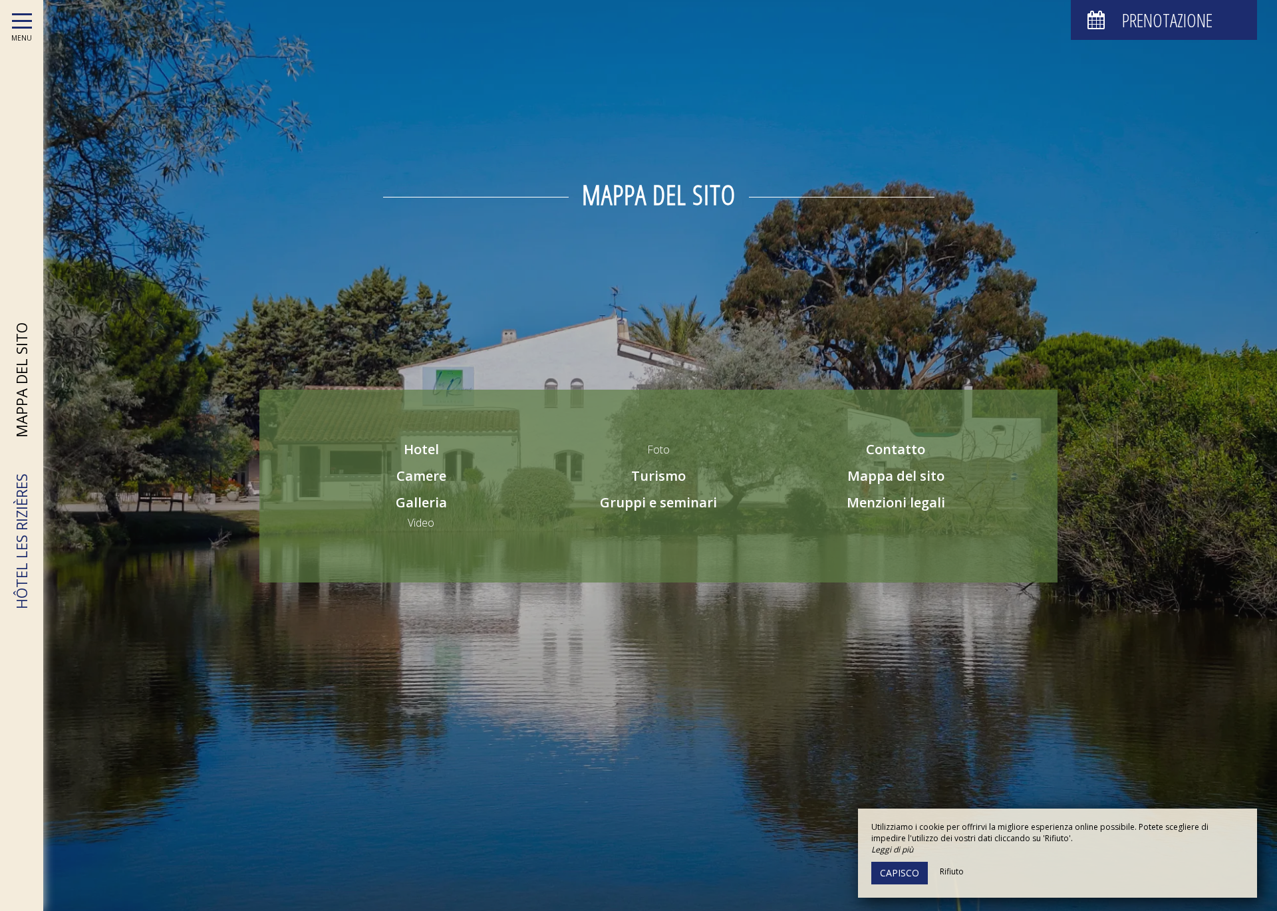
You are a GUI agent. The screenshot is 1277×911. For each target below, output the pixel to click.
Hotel (421, 449)
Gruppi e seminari (658, 502)
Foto (658, 449)
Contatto (895, 449)
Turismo (658, 476)
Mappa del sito (895, 476)
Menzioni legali (896, 502)
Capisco (899, 872)
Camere (421, 476)
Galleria (421, 502)
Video (421, 522)
